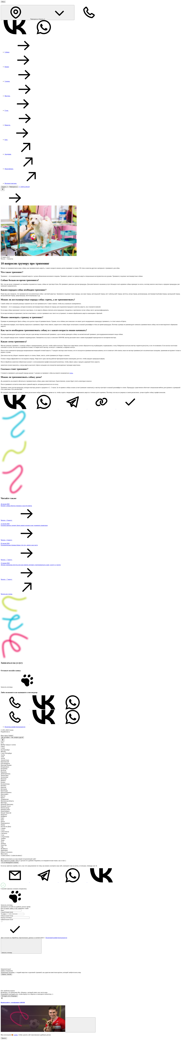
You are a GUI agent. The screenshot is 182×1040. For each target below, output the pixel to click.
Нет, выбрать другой (17, 737)
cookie (16, 1035)
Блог (6, 139)
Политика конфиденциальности (15, 727)
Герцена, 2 (4, 186)
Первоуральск (13, 186)
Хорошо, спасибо (6, 974)
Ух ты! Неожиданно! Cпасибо (10, 862)
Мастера (7, 96)
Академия (8, 154)
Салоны (7, 81)
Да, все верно (5, 737)
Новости (8, 125)
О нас (7, 110)
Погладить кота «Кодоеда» (9, 996)
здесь (71, 373)
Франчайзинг (9, 169)
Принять (4, 1038)
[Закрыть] (3, 740)
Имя (2, 910)
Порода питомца (6, 917)
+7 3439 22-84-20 (24, 186)
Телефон (3, 914)
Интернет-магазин (11, 183)
